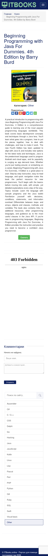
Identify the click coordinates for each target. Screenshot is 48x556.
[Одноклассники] (20, 113)
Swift (9, 511)
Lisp (9, 465)
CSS (9, 420)
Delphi (9, 426)
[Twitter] (27, 113)
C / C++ (10, 414)
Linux (9, 460)
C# (8, 409)
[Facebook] (16, 113)
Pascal (10, 471)
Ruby (9, 499)
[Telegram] (31, 113)
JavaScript (11, 448)
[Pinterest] (24, 113)
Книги (16, 13)
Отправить (10, 382)
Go (8, 431)
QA (8, 494)
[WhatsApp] (35, 113)
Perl (8, 477)
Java (9, 443)
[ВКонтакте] (12, 113)
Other (9, 522)
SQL (9, 505)
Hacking (10, 437)
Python (10, 488)
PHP (9, 482)
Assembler (11, 403)
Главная (7, 13)
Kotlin (9, 454)
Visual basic (12, 516)
